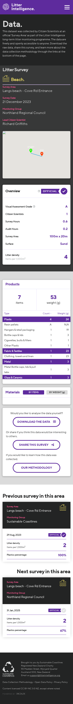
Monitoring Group (12, 109)
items (19, 303)
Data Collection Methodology (18, 682)
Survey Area (9, 87)
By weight (57, 392)
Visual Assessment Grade (19, 206)
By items (34, 392)
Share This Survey (34, 445)
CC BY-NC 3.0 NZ (30, 688)
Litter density (12, 255)
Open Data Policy (43, 682)
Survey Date (9, 98)
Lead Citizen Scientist (14, 120)
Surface (9, 243)
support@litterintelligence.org (45, 675)
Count (46, 313)
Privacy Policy (61, 682)
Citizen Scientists (14, 214)
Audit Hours (11, 229)
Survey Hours (12, 221)
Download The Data (34, 422)
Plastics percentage (16, 554)
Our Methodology (36, 468)
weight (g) (53, 303)
